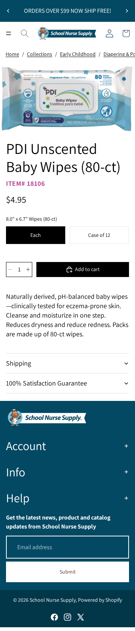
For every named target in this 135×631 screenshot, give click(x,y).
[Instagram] (67, 617)
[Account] (109, 33)
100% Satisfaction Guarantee (46, 383)
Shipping (18, 363)
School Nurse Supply (53, 599)
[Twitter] (80, 617)
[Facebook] (54, 617)
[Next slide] (126, 11)
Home (12, 54)
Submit (68, 571)
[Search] (24, 33)
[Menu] (8, 33)
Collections (39, 54)
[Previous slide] (8, 11)
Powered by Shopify (100, 599)
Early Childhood (78, 54)
